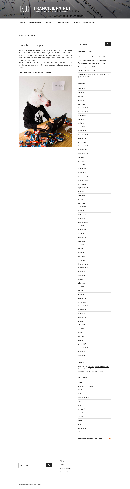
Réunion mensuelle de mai (86, 70)
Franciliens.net (52, 8)
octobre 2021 (82, 218)
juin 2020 (81, 226)
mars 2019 (81, 256)
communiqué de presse (85, 386)
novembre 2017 (83, 310)
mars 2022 (81, 203)
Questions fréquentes (67, 472)
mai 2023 (81, 161)
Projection (81, 413)
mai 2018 (81, 291)
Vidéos (62, 461)
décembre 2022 (83, 176)
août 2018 (81, 279)
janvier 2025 (82, 131)
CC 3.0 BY (103, 371)
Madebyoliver (99, 367)
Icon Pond (91, 367)
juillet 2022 (81, 195)
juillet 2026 (81, 89)
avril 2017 (81, 332)
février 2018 (82, 298)
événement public (83, 397)
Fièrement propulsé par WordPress (29, 484)
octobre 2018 (82, 272)
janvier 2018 (82, 302)
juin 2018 (81, 287)
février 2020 (82, 230)
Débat (80, 390)
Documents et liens (66, 468)
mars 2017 (81, 336)
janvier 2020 (82, 233)
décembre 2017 (83, 306)
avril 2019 (81, 252)
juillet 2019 (81, 241)
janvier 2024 (82, 142)
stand (79, 424)
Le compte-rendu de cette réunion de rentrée (35, 72)
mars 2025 (81, 127)
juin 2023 (81, 157)
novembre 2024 (83, 134)
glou (79, 405)
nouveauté (81, 409)
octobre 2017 (82, 313)
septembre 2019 (83, 237)
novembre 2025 (83, 111)
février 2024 (82, 138)
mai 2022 (81, 199)
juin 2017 (81, 329)
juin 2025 (81, 119)
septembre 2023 (83, 153)
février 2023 (82, 169)
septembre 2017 (83, 317)
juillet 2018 (81, 283)
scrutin (80, 420)
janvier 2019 (82, 260)
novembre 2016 (83, 348)
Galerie (62, 465)
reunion (80, 417)
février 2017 (82, 340)
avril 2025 (81, 123)
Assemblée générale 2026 (86, 67)
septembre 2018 (83, 275)
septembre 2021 (83, 222)
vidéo (79, 432)
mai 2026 (81, 96)
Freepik (86, 369)
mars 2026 (81, 104)
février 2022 (82, 207)
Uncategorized (82, 428)
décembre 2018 (83, 264)
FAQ (79, 401)
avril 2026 (81, 100)
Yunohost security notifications (92, 439)
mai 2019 (81, 249)
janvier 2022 (82, 210)
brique (80, 382)
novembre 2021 (83, 214)
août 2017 (81, 321)
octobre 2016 (82, 352)
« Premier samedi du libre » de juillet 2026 (91, 57)
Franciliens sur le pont (31, 45)
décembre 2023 (83, 146)
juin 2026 (81, 92)
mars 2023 (81, 165)
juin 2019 (81, 245)
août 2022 (81, 192)
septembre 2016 (83, 355)
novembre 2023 (83, 150)
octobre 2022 (82, 184)
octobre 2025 (82, 115)
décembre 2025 (83, 108)
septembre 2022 (83, 188)
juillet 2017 (81, 325)
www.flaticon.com (83, 371)
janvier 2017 (82, 344)
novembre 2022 (83, 180)
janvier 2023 (82, 172)
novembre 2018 (83, 268)
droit (79, 394)
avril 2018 (81, 294)
